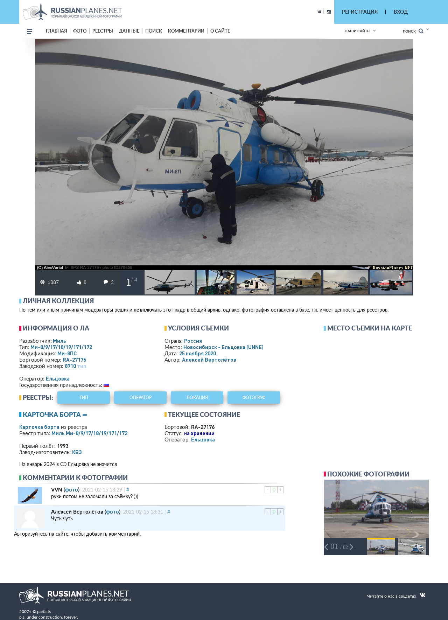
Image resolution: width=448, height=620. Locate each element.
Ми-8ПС (67, 353)
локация (197, 397)
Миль (59, 340)
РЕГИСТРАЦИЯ (360, 12)
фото (79, 31)
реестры (102, 31)
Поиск (411, 31)
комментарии (186, 31)
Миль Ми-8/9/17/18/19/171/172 (89, 433)
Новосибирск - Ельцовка (223, 347)
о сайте (220, 31)
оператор (141, 397)
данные (129, 31)
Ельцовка (58, 378)
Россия (193, 340)
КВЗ (77, 452)
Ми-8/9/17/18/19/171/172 (61, 347)
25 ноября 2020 (197, 353)
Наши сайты (357, 31)
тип (81, 366)
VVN (56, 489)
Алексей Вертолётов (209, 359)
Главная (56, 31)
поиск (153, 31)
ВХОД (401, 12)
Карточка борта (39, 427)
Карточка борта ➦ (55, 414)
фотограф (254, 397)
